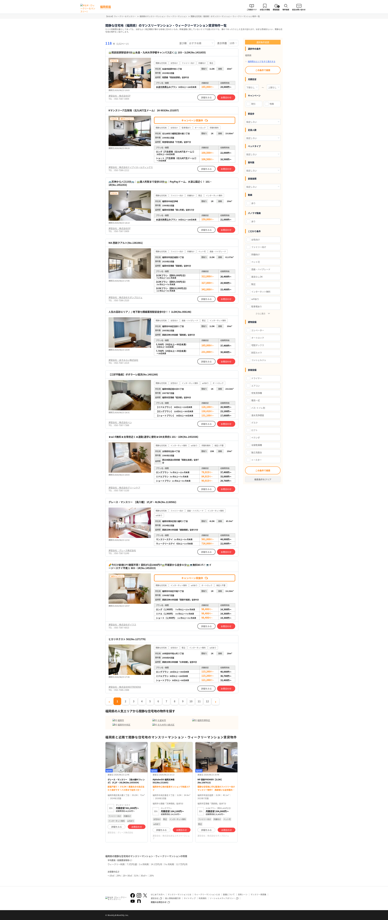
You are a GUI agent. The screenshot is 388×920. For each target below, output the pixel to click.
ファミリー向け (258, 246)
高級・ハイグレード (260, 269)
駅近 (253, 284)
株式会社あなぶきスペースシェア (171, 837)
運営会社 (155, 898)
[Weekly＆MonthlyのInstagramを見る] (139, 895)
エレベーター (257, 330)
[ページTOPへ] (280, 915)
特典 (272, 103)
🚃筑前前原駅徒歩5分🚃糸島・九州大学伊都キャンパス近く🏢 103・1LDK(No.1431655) (157, 52)
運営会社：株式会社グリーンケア (124, 487)
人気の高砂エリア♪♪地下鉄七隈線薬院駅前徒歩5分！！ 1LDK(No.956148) (150, 311)
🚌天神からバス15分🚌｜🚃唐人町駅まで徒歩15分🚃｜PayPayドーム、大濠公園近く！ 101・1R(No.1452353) (160, 183)
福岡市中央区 (124, 724)
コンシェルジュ (258, 359)
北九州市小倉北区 (165, 724)
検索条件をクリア (262, 479)
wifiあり (255, 298)
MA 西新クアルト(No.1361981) (126, 242)
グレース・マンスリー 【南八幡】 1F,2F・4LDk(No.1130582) (142, 502)
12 (207, 701)
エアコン (255, 385)
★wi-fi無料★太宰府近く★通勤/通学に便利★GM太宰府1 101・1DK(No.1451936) (153, 436)
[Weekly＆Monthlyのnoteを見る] (139, 901)
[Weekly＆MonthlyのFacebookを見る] (132, 895)
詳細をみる (206, 97)
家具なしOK (257, 276)
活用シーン (243, 894)
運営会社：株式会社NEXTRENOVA (125, 686)
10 (190, 701)
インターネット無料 (260, 291)
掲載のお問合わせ (159, 902)
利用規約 (203, 898)
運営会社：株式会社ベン (120, 422)
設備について (229, 894)
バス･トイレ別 (258, 407)
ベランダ (255, 437)
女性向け (255, 239)
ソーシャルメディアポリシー (222, 898)
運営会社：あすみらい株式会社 (123, 359)
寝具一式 (255, 400)
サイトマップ (190, 898)
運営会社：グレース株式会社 (122, 550)
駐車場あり (256, 306)
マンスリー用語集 (258, 894)
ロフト (254, 430)
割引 (253, 103)
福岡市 (121, 720)
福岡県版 (105, 7)
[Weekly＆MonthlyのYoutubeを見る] (132, 901)
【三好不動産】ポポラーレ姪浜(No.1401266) (133, 374)
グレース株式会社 (125, 832)
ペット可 (255, 261)
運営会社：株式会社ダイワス (122, 624)
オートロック (257, 337)
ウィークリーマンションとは (207, 894)
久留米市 (161, 720)
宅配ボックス (257, 345)
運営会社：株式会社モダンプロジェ (125, 297)
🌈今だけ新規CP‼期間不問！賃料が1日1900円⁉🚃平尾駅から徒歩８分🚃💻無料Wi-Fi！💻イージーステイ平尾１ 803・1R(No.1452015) (160, 566)
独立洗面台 (256, 452)
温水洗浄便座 (257, 415)
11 (199, 701)
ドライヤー (256, 378)
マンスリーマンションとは (179, 894)
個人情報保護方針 (173, 898)
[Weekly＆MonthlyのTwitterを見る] (145, 895)
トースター (256, 459)
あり (253, 203)
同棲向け (255, 254)
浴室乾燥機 (256, 444)
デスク (254, 422)
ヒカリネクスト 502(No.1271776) (127, 639)
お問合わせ (226, 97)
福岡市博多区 (203, 720)
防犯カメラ (256, 352)
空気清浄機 (256, 392)
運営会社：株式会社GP (119, 95)
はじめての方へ (158, 894)
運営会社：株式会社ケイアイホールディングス (131, 167)
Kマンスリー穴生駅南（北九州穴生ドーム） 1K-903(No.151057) (144, 110)
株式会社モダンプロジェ (218, 835)
